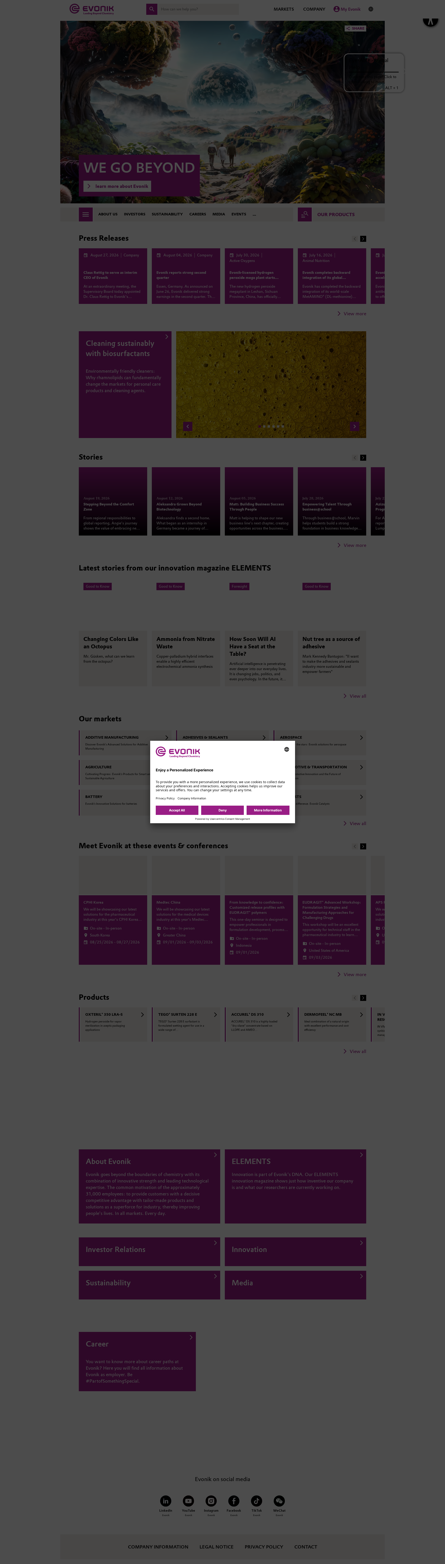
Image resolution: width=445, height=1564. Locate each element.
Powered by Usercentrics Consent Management (222, 819)
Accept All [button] (177, 810)
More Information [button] (268, 810)
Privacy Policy (165, 798)
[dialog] (222, 782)
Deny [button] (223, 810)
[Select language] (286, 749)
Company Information (192, 798)
